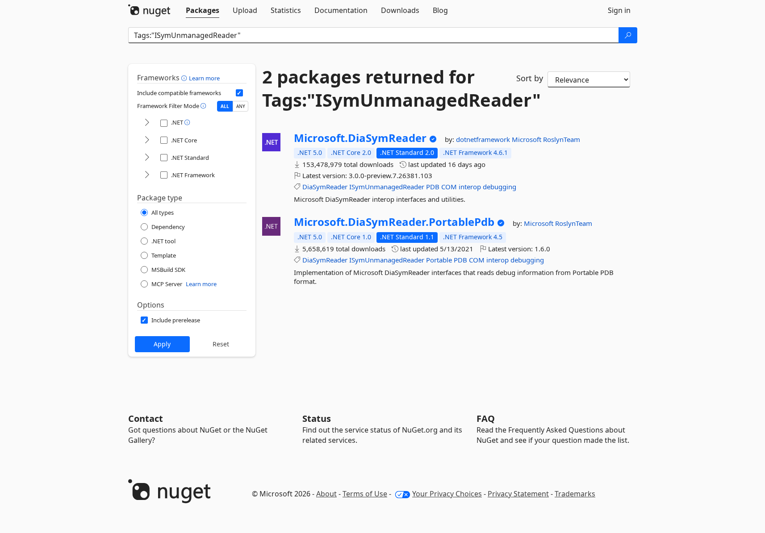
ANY (240, 106)
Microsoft (527, 139)
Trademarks (575, 494)
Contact (145, 418)
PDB (432, 186)
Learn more (204, 78)
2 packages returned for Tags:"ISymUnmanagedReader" (382, 88)
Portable (439, 259)
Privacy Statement (518, 494)
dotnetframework (484, 139)
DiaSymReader (324, 186)
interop (470, 186)
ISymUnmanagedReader (386, 186)
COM (449, 186)
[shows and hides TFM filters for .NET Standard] (147, 158)
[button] (185, 78)
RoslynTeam (561, 139)
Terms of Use (365, 494)
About (326, 494)
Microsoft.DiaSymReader (360, 138)
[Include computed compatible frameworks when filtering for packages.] (239, 93)
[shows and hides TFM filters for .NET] (147, 123)
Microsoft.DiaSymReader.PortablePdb (394, 222)
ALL (225, 106)
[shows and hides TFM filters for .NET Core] (147, 140)
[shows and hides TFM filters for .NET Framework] (147, 175)
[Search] (628, 35)
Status (316, 418)
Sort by (529, 78)
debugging (499, 186)
